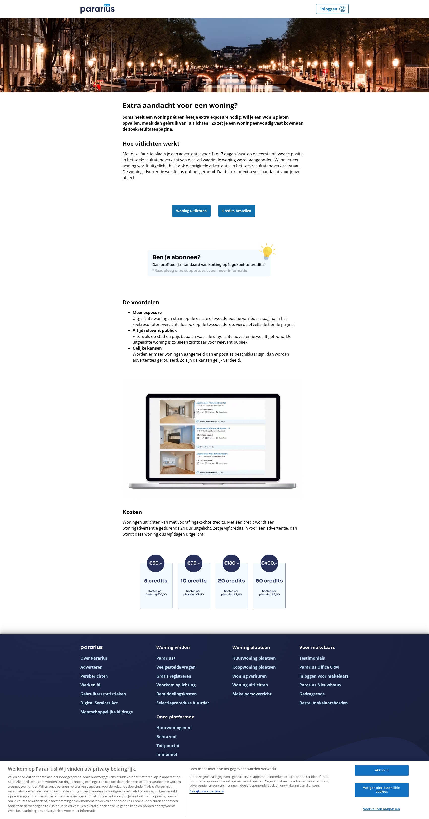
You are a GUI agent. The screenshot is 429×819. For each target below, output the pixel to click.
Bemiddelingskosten (176, 694)
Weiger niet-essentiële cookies (381, 789)
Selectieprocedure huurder (182, 703)
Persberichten (94, 676)
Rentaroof (166, 736)
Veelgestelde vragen (176, 667)
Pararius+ (166, 658)
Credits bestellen (236, 210)
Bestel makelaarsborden (323, 703)
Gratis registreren (173, 676)
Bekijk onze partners (206, 791)
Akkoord (382, 770)
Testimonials (312, 658)
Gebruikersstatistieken (103, 694)
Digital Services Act (99, 703)
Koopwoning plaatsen (254, 667)
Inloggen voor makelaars (324, 676)
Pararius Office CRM (319, 667)
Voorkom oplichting (176, 685)
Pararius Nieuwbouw (320, 685)
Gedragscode (312, 694)
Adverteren (91, 667)
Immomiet (166, 754)
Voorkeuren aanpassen (381, 809)
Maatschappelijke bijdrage (106, 712)
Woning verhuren (249, 676)
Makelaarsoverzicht (252, 694)
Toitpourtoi (167, 745)
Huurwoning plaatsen (254, 658)
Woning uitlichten (191, 210)
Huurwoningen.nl (174, 727)
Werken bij (91, 685)
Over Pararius (94, 658)
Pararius (97, 9)
